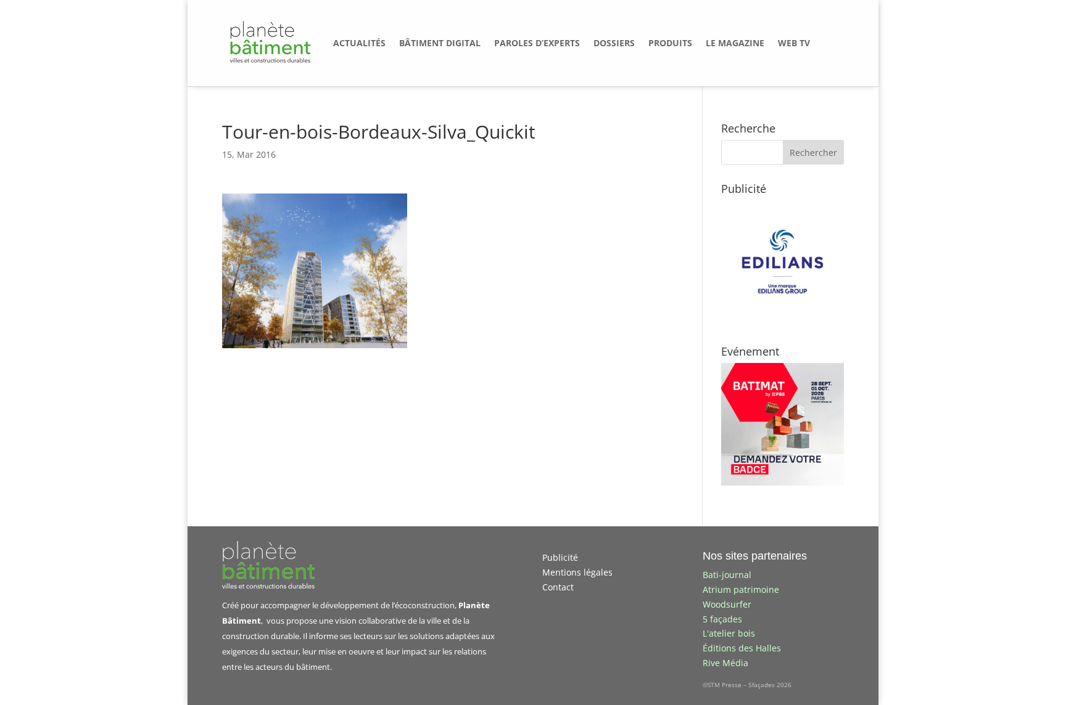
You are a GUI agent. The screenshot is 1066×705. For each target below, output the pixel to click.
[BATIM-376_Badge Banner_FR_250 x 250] (782, 482)
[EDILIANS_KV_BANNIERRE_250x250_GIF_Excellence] (782, 319)
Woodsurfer (727, 604)
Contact (558, 587)
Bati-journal (727, 575)
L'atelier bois (729, 633)
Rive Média (725, 663)
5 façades (722, 619)
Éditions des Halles (742, 648)
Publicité (560, 557)
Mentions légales (577, 572)
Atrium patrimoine (741, 589)
